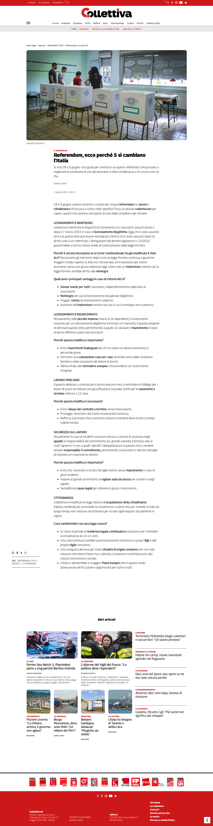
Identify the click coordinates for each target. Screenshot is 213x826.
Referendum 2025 (55, 45)
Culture (130, 23)
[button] (13, 553)
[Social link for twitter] (168, 2)
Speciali (41, 45)
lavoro (15, 563)
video (74, 29)
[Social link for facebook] (172, 2)
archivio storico (132, 29)
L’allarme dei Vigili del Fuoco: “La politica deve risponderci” (103, 666)
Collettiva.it (36, 811)
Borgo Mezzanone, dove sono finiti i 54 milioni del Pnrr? (65, 725)
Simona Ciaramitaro (34, 673)
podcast (84, 29)
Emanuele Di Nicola (88, 673)
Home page (31, 45)
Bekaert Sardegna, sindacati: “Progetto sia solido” (89, 727)
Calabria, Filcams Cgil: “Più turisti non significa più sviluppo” (159, 713)
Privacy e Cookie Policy (162, 820)
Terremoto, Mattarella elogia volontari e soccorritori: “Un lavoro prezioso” (160, 637)
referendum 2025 (27, 560)
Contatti (31, 2)
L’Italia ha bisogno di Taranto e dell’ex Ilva (120, 723)
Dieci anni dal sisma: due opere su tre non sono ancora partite (159, 675)
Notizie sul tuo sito (160, 813)
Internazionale (117, 23)
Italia (105, 23)
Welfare (96, 23)
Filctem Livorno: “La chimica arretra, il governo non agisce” (38, 725)
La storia (154, 816)
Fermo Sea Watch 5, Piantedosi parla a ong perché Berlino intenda (51, 666)
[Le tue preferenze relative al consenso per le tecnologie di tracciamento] (207, 820)
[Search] (68, 2)
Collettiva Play (153, 23)
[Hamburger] (28, 23)
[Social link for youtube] (181, 2)
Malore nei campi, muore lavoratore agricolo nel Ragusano (158, 656)
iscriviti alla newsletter (105, 29)
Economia (77, 23)
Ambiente (65, 23)
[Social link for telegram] (185, 2)
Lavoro (55, 23)
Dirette (140, 23)
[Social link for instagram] (176, 2)
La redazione (44, 2)
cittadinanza (29, 563)
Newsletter (58, 2)
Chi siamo (155, 802)
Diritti (87, 23)
